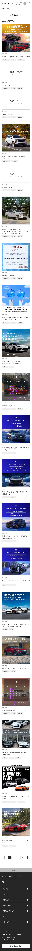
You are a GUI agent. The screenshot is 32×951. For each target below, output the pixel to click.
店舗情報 (5, 889)
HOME (3, 8)
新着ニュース (6, 894)
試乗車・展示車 (7, 905)
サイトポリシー (6, 932)
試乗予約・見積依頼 (8, 911)
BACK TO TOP (16, 870)
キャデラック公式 (7, 934)
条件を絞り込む (17, 946)
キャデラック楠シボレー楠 (18, 3)
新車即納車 (6, 900)
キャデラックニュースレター (10, 937)
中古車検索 (6, 922)
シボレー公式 (17, 934)
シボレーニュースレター (8, 940)
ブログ (4, 916)
